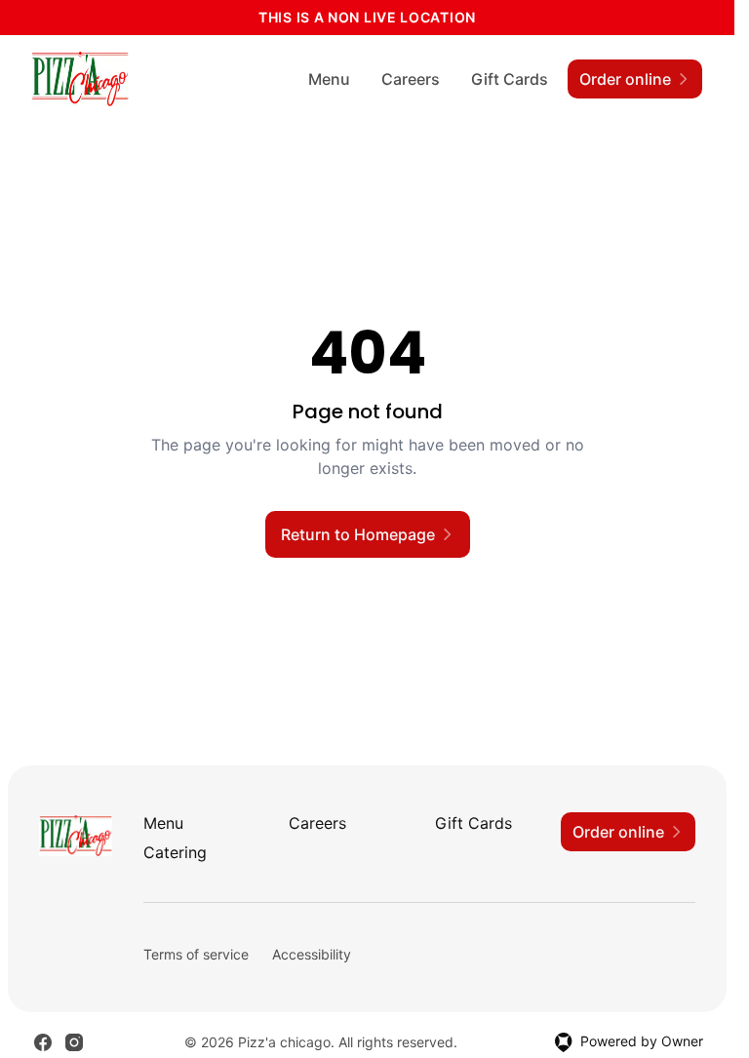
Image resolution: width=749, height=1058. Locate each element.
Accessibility (311, 954)
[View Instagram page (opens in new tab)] (74, 1042)
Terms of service (196, 954)
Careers (410, 79)
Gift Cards (509, 79)
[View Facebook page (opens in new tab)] (43, 1042)
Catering (175, 852)
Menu (329, 79)
